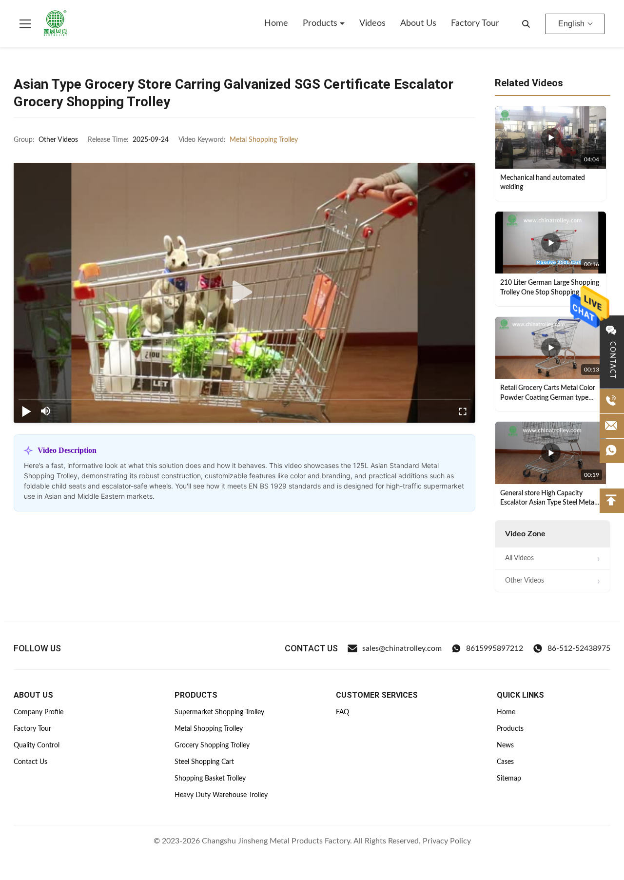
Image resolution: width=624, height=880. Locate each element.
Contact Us (30, 762)
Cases (505, 762)
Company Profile (38, 712)
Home (276, 23)
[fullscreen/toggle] (462, 411)
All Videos (519, 558)
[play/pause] (26, 411)
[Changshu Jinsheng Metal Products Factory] (55, 24)
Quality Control (36, 745)
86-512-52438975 (578, 648)
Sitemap (509, 778)
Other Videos (524, 580)
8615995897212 (494, 648)
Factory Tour (475, 23)
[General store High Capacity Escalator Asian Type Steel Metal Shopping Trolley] (550, 453)
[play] (245, 292)
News (505, 745)
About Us (418, 23)
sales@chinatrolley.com (402, 648)
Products (321, 23)
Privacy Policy (447, 841)
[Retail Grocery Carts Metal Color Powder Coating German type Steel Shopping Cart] (550, 348)
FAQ (342, 712)
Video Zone (525, 534)
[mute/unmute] (46, 411)
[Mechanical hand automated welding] (550, 137)
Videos (372, 23)
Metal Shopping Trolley (264, 140)
